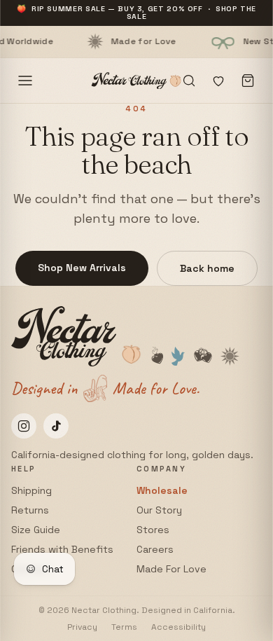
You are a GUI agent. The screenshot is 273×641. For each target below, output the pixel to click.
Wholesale (162, 490)
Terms (124, 627)
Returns (30, 510)
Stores (152, 529)
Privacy (82, 627)
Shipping (31, 490)
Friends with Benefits (62, 549)
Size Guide (35, 529)
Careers (155, 549)
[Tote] (248, 81)
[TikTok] (56, 426)
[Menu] (25, 81)
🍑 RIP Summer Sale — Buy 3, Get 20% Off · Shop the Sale (136, 12)
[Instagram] (23, 426)
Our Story (159, 510)
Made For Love (171, 569)
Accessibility (178, 627)
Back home (207, 268)
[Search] (189, 81)
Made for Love (122, 41)
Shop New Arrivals (82, 267)
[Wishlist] (218, 81)
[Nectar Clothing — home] (136, 80)
